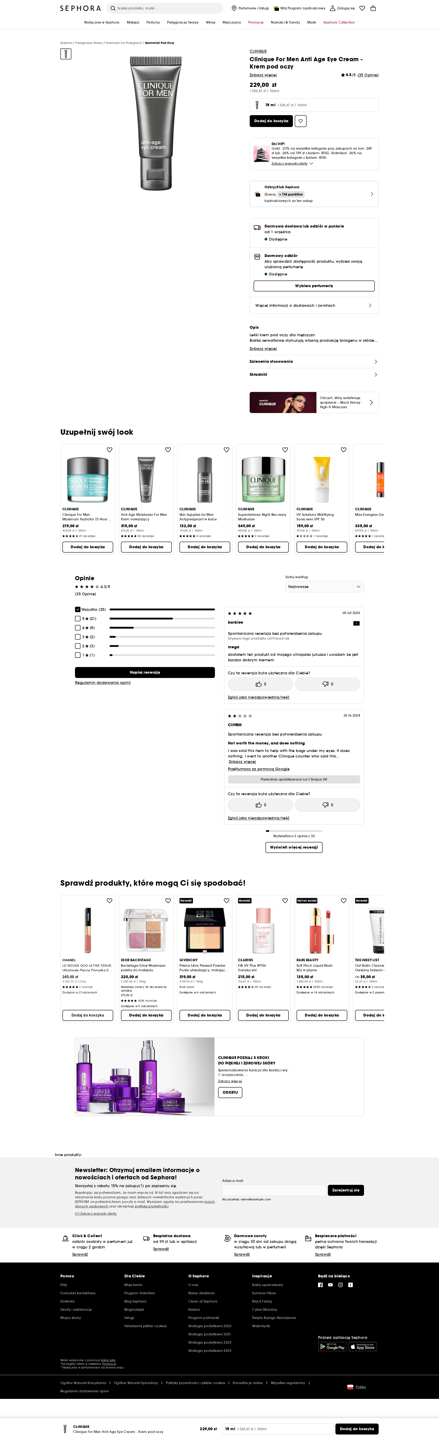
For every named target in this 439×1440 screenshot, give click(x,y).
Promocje (109, 1364)
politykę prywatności (152, 1206)
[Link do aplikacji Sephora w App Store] (362, 1346)
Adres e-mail (232, 1181)
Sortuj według (297, 577)
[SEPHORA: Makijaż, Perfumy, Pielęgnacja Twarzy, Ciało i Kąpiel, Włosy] (80, 8)
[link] (145, 672)
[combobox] (325, 586)
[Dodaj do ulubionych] (109, 449)
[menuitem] (250, 8)
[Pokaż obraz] (65, 53)
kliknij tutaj (108, 1360)
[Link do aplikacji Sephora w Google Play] (332, 1346)
